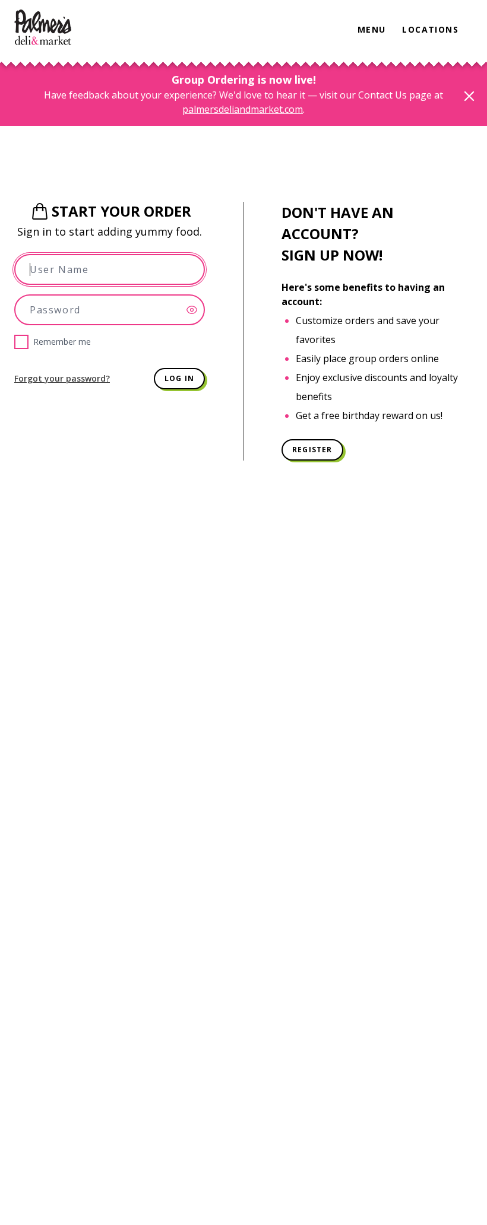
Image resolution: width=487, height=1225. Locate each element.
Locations (430, 29)
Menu (372, 29)
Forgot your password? (62, 378)
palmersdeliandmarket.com (242, 109)
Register (312, 450)
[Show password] (195, 309)
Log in (179, 378)
